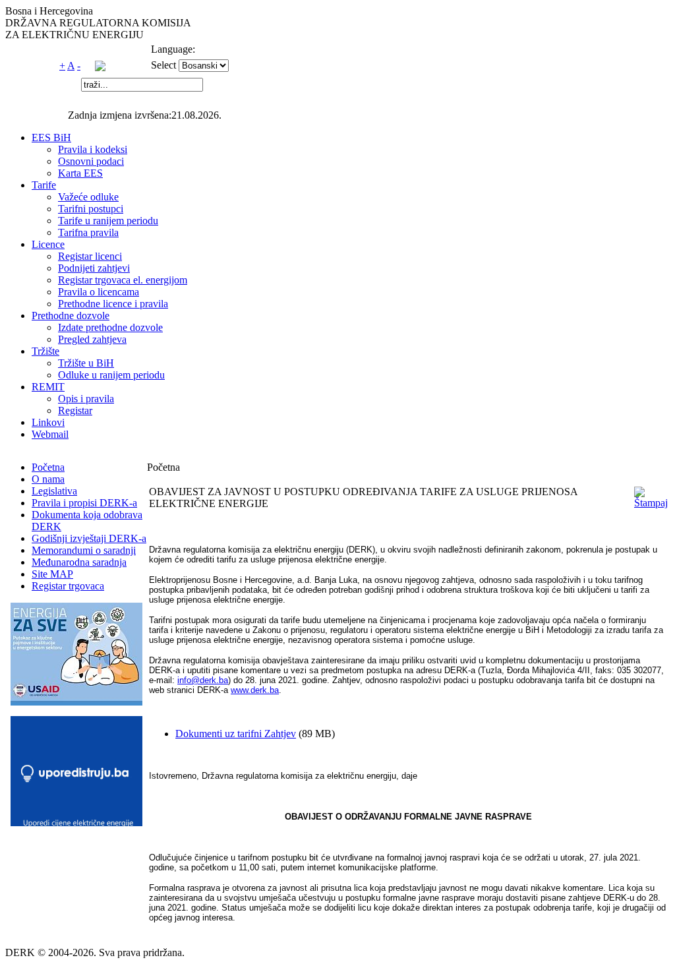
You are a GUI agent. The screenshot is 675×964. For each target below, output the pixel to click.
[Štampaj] (651, 502)
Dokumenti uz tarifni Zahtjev (235, 733)
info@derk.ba (202, 680)
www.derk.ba (255, 690)
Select (163, 65)
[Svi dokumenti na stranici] (100, 67)
